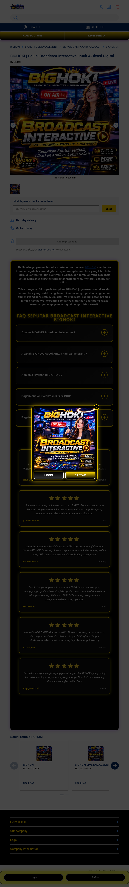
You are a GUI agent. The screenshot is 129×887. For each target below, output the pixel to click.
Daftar (80, 475)
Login (48, 475)
